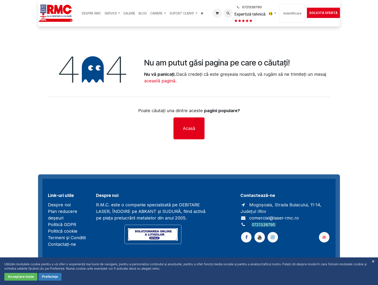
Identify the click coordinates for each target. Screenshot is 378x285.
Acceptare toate (21, 276)
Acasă (189, 128)
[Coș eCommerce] (217, 13)
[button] (228, 13)
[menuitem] (91, 13)
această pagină (159, 80)
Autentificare (292, 13)
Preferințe (50, 276)
